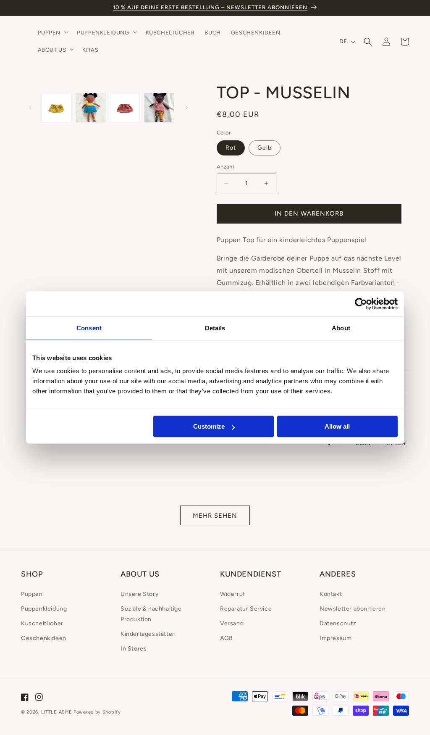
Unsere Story (139, 594)
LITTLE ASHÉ (56, 712)
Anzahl (225, 166)
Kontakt (331, 594)
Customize (209, 426)
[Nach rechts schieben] (186, 107)
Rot (230, 147)
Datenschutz (338, 623)
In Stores (134, 648)
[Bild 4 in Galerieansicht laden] (125, 108)
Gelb (264, 147)
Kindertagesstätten (148, 634)
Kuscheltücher (42, 623)
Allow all (337, 426)
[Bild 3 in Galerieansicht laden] (90, 108)
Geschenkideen (43, 638)
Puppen (32, 594)
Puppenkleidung (44, 608)
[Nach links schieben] (30, 107)
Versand (232, 623)
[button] (52, 33)
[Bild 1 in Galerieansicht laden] (56, 108)
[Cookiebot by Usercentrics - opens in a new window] (361, 304)
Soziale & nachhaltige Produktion (151, 614)
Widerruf (232, 594)
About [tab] (341, 328)
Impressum (335, 638)
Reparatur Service (246, 608)
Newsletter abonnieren (353, 608)
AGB (226, 638)
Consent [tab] (89, 328)
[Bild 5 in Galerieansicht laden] (159, 108)
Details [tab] (215, 328)
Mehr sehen (215, 515)
